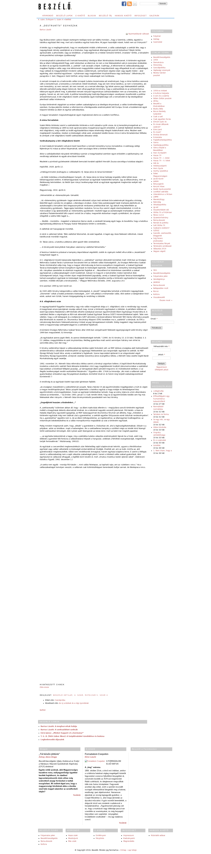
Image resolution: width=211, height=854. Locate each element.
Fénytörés (100, 838)
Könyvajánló (158, 184)
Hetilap (156, 39)
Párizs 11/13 (158, 215)
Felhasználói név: (161, 346)
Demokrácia (158, 62)
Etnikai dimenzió (160, 135)
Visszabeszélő (159, 297)
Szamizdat (157, 42)
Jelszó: (161, 355)
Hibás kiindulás (159, 427)
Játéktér (156, 282)
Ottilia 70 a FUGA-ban (162, 212)
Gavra (155, 142)
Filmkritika (157, 65)
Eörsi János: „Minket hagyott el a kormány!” (62, 733)
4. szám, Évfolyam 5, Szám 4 (50, 20)
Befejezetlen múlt (160, 288)
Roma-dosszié (159, 220)
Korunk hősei (158, 187)
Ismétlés (156, 445)
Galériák (154, 16)
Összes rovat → (165, 300)
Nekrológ (157, 202)
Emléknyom (101, 835)
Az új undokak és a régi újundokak (74, 703)
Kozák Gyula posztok (162, 189)
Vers (155, 270)
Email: (154, 319)
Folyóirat (157, 36)
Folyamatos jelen (160, 276)
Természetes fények (161, 243)
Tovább (76, 795)
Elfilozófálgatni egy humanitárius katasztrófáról (161, 398)
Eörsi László (90, 757)
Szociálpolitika (159, 68)
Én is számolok (159, 440)
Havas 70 (157, 155)
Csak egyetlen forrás (162, 119)
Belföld (68, 20)
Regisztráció (161, 367)
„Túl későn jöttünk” (49, 754)
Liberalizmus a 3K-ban (162, 194)
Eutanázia (157, 137)
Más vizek (72, 841)
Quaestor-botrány (160, 218)
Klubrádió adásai (158, 835)
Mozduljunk (73, 838)
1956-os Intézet (160, 91)
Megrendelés (128, 841)
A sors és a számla (161, 96)
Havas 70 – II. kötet (161, 161)
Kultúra (156, 294)
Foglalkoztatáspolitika (162, 140)
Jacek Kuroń (158, 179)
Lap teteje (132, 850)
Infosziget (140, 16)
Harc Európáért (160, 153)
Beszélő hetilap (62, 695)
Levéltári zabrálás (160, 192)
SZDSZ (156, 231)
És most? (157, 132)
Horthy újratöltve (160, 171)
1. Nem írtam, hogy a (162, 451)
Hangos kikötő (123, 16)
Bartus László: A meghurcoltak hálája (59, 726)
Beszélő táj (105, 16)
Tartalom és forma (161, 414)
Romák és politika (160, 223)
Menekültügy (158, 199)
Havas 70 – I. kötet (161, 158)
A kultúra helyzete (161, 93)
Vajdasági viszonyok (161, 70)
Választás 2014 (159, 249)
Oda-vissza (44, 687)
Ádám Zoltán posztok (162, 98)
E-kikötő (80, 16)
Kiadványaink (129, 838)
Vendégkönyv (159, 279)
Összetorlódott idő (161, 210)
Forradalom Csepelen (96, 754)
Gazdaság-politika (160, 145)
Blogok (92, 16)
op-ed (155, 207)
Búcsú (156, 291)
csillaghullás (158, 391)
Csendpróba (60, 700)
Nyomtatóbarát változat (138, 34)
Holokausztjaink (160, 166)
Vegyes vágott (159, 251)
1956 (155, 60)
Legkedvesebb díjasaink (52, 740)
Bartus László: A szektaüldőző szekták (59, 730)
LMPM (155, 197)
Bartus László (45, 30)
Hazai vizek (73, 835)
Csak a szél (158, 117)
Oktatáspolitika (159, 205)
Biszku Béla (158, 109)
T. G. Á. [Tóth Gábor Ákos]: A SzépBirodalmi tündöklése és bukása (72, 736)
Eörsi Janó (157, 130)
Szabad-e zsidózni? (161, 228)
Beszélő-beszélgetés (161, 57)
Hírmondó (47, 16)
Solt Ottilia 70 (159, 225)
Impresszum (128, 835)
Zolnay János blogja (48, 757)
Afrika (155, 101)
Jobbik (156, 181)
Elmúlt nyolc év (160, 122)
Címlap (123, 850)
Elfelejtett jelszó (161, 370)
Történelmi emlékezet (162, 246)
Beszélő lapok (64, 16)
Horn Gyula (158, 168)
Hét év (156, 163)
